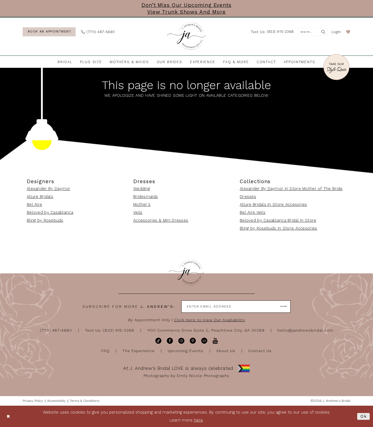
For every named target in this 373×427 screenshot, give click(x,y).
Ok (363, 416)
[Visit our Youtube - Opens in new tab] (215, 341)
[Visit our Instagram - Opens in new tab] (181, 341)
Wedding (141, 188)
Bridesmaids (145, 196)
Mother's (141, 204)
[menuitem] (49, 31)
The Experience (138, 351)
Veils (137, 212)
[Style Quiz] (336, 68)
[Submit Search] (323, 32)
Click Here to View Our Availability (209, 320)
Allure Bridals (40, 196)
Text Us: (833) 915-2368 (109, 330)
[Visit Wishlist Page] (348, 32)
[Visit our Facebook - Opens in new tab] (170, 341)
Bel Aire (34, 204)
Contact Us (260, 351)
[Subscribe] (283, 306)
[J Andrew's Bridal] (186, 36)
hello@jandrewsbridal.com (305, 330)
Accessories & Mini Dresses (160, 220)
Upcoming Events (185, 351)
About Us (225, 351)
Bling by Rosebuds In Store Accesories (278, 228)
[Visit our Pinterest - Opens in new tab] (193, 341)
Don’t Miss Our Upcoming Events (186, 5)
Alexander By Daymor (48, 188)
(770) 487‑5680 (56, 330)
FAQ (105, 351)
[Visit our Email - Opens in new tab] (204, 341)
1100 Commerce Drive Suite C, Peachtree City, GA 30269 (206, 330)
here (198, 420)
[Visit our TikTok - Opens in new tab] (158, 341)
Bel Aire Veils (252, 212)
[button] (336, 32)
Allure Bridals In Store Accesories (273, 204)
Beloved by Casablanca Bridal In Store (278, 220)
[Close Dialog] (8, 416)
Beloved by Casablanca (50, 212)
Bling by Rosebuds (45, 220)
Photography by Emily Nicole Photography (186, 375)
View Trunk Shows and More (186, 12)
